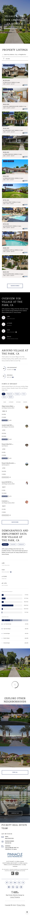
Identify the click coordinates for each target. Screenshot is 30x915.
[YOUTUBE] (9, 887)
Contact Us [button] (15, 813)
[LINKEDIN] (15, 882)
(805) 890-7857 (8, 843)
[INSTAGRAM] (11, 882)
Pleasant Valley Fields (7, 444)
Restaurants (10, 394)
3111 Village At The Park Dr (8, 427)
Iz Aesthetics (5, 501)
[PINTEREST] (21, 887)
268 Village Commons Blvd (8, 484)
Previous (3, 662)
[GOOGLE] (13, 887)
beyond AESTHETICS (6, 482)
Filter (7, 58)
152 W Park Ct (5, 446)
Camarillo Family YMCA (7, 425)
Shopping (18, 394)
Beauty (5, 397)
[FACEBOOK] (7, 882)
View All (15, 772)
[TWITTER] (23, 882)
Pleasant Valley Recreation (8, 463)
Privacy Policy (21, 905)
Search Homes (15, 286)
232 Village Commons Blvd (8, 503)
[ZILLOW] (17, 887)
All (4, 394)
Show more (15, 522)
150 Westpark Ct (5, 465)
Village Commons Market (7, 406)
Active (24, 394)
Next (27, 662)
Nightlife (11, 397)
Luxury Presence (15, 897)
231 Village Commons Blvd (8, 408)
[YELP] (19, 882)
